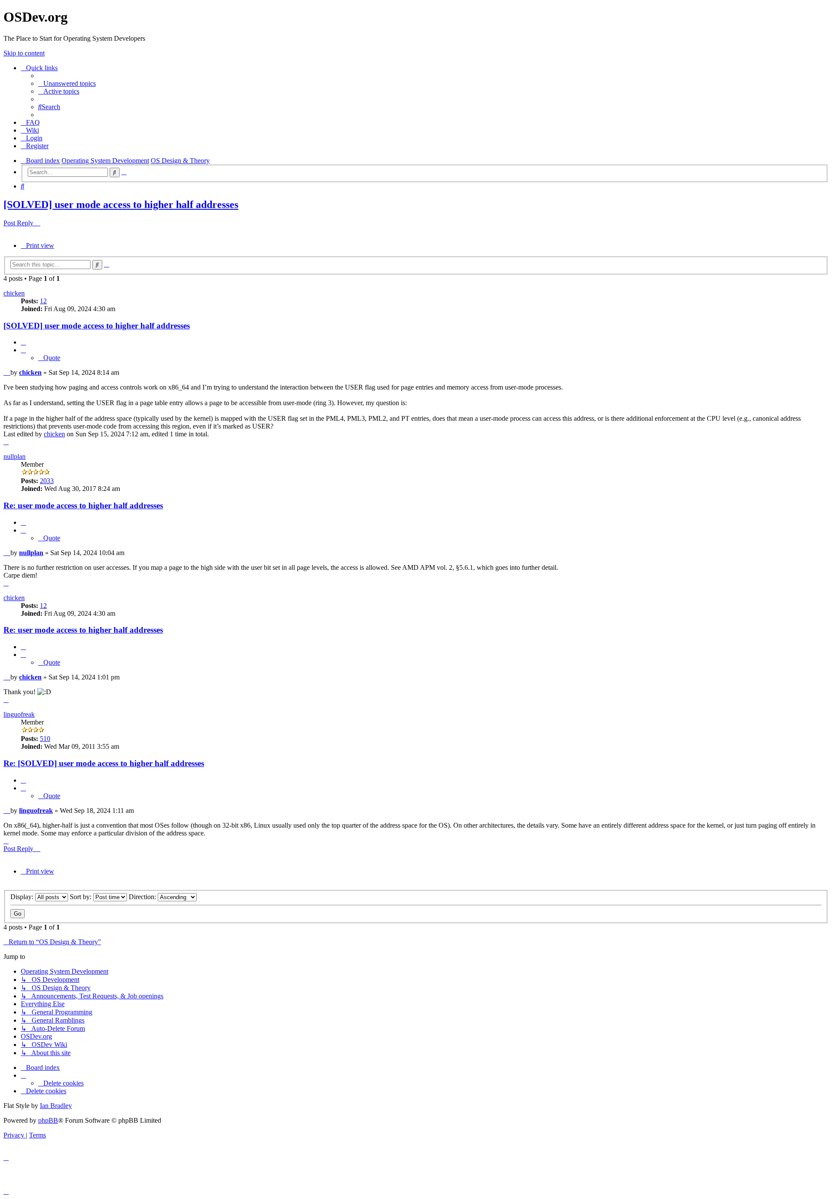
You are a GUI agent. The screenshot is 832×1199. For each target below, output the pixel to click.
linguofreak (19, 714)
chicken (14, 293)
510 (45, 738)
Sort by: (81, 896)
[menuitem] (67, 83)
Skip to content (24, 53)
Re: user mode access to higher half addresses (83, 505)
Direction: (143, 896)
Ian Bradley (56, 1105)
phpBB (48, 1120)
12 (43, 301)
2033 (47, 480)
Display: (22, 896)
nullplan (14, 456)
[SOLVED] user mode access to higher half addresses (120, 204)
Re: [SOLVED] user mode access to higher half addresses (103, 763)
